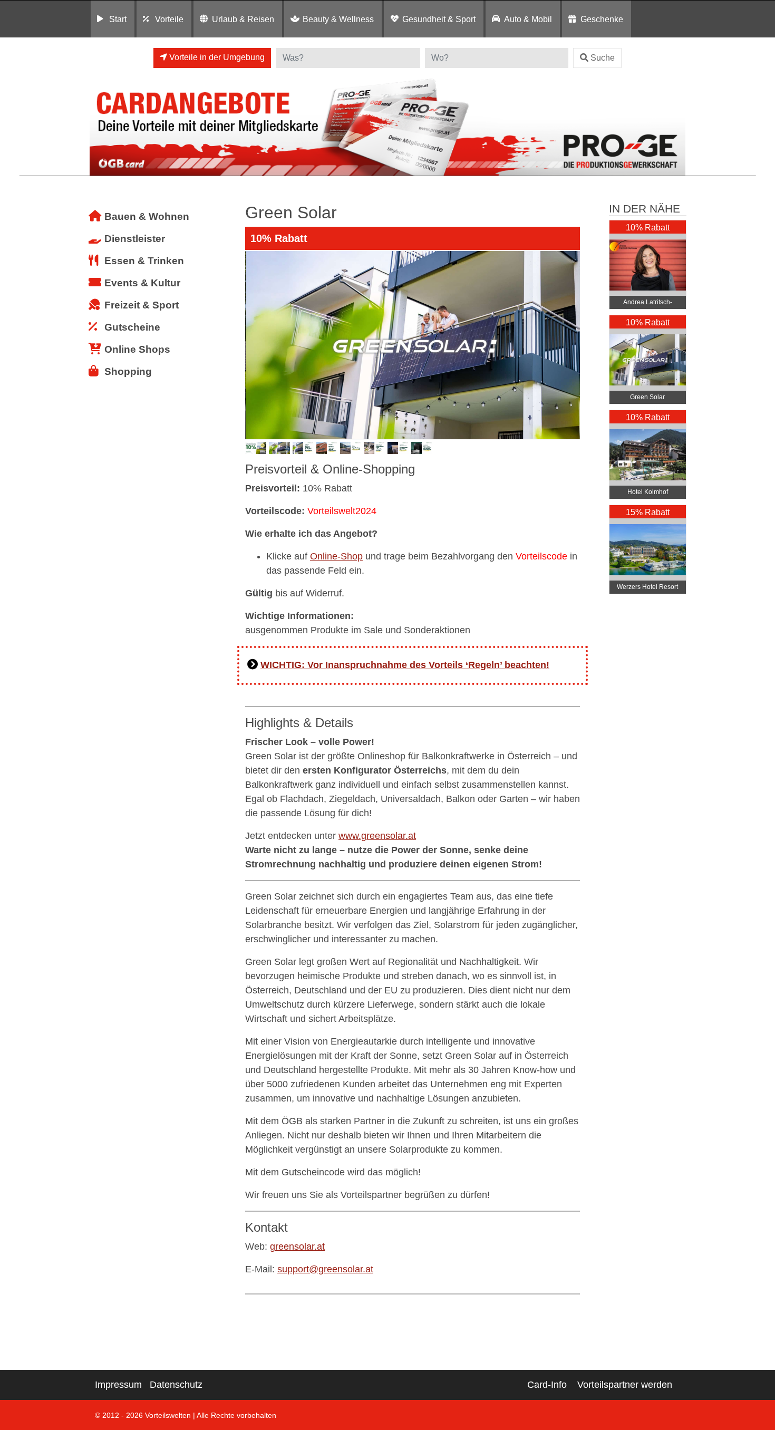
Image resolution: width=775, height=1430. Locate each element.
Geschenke (601, 19)
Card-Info (547, 1384)
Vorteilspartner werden (624, 1384)
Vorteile (169, 19)
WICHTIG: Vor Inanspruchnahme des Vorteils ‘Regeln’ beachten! (404, 665)
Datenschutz (176, 1384)
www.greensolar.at (377, 835)
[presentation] (255, 345)
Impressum (118, 1384)
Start (118, 19)
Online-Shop (336, 556)
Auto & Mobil (528, 19)
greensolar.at (297, 1246)
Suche (602, 57)
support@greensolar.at (325, 1269)
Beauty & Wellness (338, 19)
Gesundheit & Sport (439, 19)
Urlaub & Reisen (243, 19)
